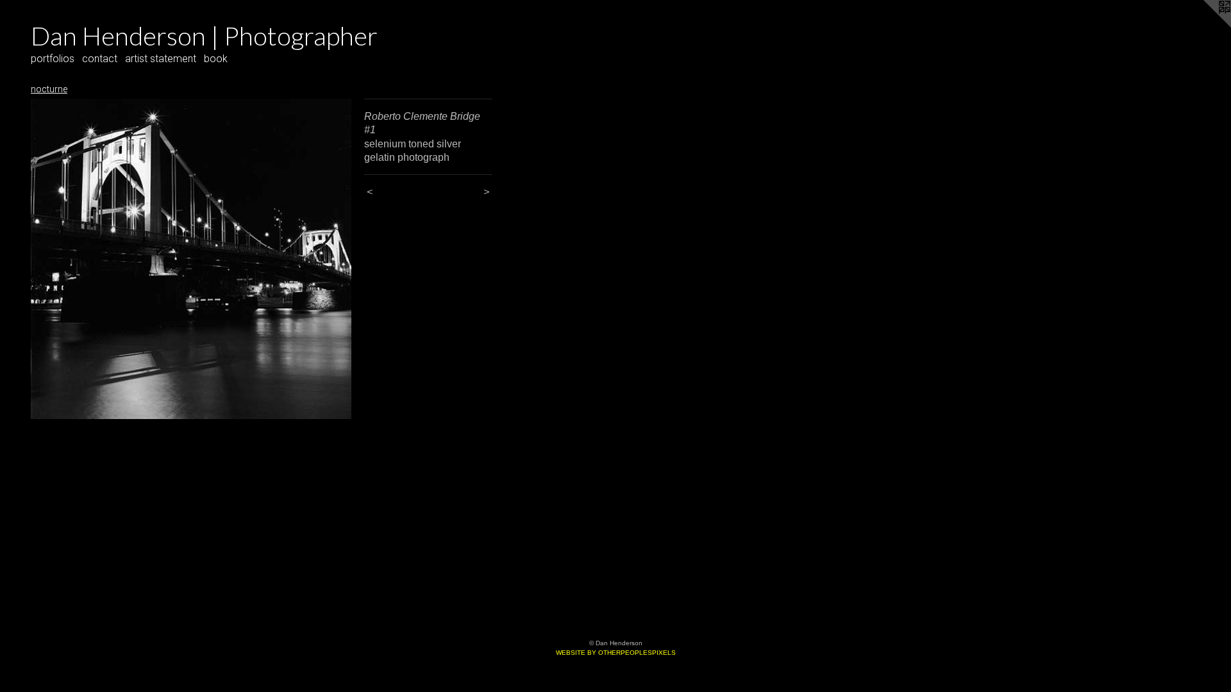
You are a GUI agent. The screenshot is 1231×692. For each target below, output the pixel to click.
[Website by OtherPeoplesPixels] (1205, 25)
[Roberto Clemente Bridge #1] (191, 259)
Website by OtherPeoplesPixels (616, 652)
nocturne (49, 89)
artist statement (160, 59)
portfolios (52, 59)
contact (99, 59)
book (216, 59)
